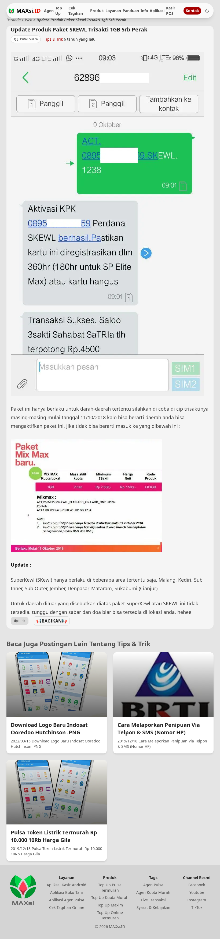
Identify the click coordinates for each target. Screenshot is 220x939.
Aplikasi (157, 10)
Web (28, 19)
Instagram (196, 899)
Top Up (58, 10)
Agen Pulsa (153, 884)
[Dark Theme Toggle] (207, 10)
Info (144, 10)
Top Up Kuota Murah (110, 897)
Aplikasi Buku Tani (66, 892)
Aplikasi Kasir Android (66, 884)
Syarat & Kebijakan (153, 907)
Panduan (131, 10)
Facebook (196, 884)
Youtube (196, 892)
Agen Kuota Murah (153, 892)
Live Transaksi (153, 899)
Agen (49, 10)
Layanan (113, 10)
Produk (97, 10)
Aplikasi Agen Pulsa (66, 899)
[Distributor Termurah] (11, 11)
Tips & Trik (53, 39)
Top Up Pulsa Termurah (110, 887)
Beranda (13, 19)
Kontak (192, 10)
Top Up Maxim (110, 905)
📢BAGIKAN (51, 621)
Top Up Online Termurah (110, 915)
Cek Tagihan (75, 10)
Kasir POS (170, 10)
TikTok (196, 907)
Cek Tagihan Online (66, 907)
